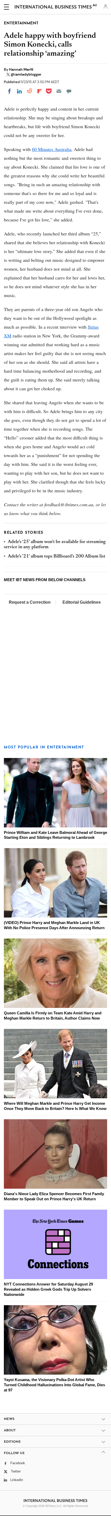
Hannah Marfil (21, 69)
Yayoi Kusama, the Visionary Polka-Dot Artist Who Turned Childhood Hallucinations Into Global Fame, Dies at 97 (54, 1384)
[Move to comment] (69, 91)
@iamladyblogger (26, 74)
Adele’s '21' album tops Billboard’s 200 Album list (56, 556)
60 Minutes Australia (51, 149)
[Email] (59, 91)
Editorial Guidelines (81, 602)
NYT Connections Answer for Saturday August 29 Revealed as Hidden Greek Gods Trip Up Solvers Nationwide (48, 1289)
